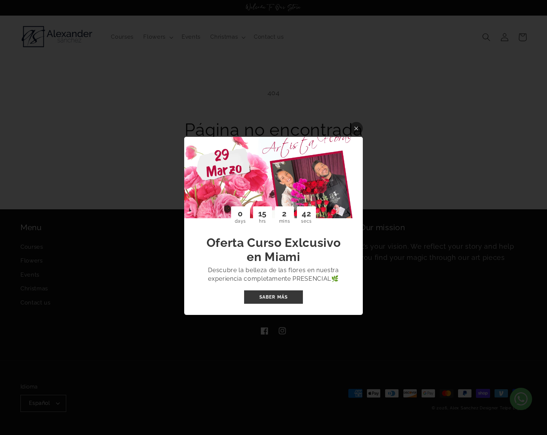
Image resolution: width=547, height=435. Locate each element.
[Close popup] (356, 128)
